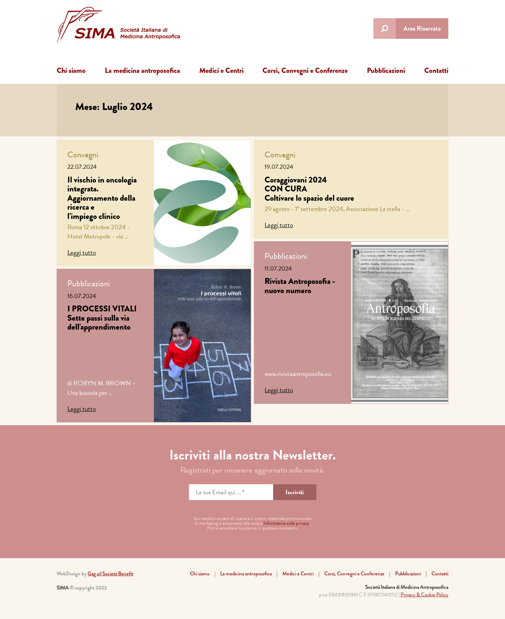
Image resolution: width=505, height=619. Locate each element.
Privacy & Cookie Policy (424, 594)
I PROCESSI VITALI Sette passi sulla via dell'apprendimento (102, 317)
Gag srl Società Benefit (110, 573)
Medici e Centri (221, 70)
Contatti (436, 70)
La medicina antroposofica (142, 70)
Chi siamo (71, 70)
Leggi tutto (81, 252)
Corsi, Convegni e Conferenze (305, 70)
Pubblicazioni (386, 70)
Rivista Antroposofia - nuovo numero (300, 285)
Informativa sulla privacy (286, 523)
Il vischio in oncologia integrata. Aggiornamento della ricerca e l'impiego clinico (102, 198)
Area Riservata (422, 28)
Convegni (82, 154)
